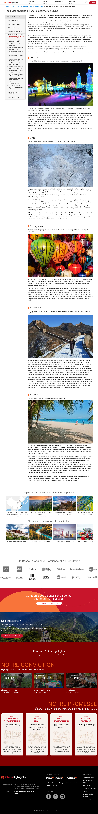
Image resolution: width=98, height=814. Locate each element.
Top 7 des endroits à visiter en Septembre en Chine (16, 67)
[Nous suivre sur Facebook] (48, 798)
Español (68, 783)
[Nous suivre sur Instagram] (62, 798)
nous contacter (37, 478)
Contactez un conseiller (12, 635)
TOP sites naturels (13, 20)
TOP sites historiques (14, 28)
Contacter (92, 2)
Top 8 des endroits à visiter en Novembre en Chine (16, 75)
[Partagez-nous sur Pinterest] (55, 798)
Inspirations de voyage (36, 6)
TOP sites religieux (13, 97)
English (48, 783)
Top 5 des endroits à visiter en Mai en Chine (16, 52)
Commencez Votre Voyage (49, 603)
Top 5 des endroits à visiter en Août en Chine (16, 63)
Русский (48, 785)
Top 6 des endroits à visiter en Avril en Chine (16, 48)
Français (62, 783)
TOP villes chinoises (14, 24)
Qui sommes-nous (88, 777)
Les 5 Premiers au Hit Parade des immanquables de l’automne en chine (16, 87)
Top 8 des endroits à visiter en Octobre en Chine (16, 71)
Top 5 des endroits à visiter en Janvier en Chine (16, 37)
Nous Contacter (87, 799)
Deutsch (54, 783)
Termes (85, 791)
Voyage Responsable (89, 788)
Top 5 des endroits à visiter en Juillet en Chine (16, 59)
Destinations (59, 1)
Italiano (75, 783)
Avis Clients (86, 785)
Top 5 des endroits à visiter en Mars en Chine (16, 44)
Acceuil (7, 6)
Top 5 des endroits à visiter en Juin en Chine (16, 56)
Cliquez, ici (35, 49)
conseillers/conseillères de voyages (39, 480)
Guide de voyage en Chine (20, 6)
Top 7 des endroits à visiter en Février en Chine (16, 40)
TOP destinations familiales (13, 93)
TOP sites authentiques (15, 31)
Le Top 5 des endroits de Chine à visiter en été (15, 82)
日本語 (55, 785)
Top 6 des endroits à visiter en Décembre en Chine (16, 78)
